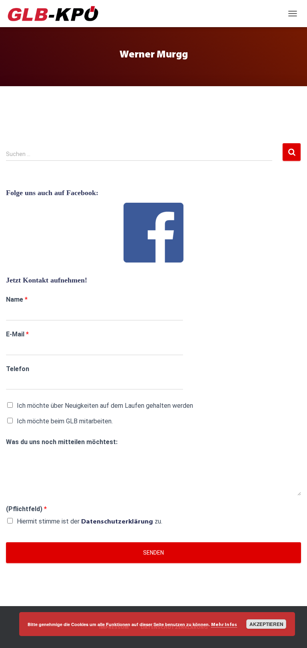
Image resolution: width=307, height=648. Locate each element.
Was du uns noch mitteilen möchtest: (62, 442)
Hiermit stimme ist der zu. (89, 521)
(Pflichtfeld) (26, 509)
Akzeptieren (266, 624)
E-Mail (17, 334)
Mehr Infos (224, 625)
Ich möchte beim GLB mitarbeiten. (65, 421)
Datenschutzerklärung (117, 522)
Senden (153, 552)
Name (17, 299)
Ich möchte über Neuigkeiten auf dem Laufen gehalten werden (105, 405)
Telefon (17, 369)
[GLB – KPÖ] (56, 13)
